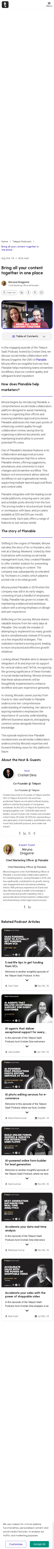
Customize (15, 1544)
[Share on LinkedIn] (21, 292)
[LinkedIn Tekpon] (24, 833)
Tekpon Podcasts (21, 241)
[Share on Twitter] (35, 292)
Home (4, 241)
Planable (41, 359)
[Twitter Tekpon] (29, 833)
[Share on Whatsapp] (41, 292)
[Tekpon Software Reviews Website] (5, 4)
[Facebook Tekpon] (34, 833)
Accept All (39, 1544)
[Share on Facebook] (28, 292)
